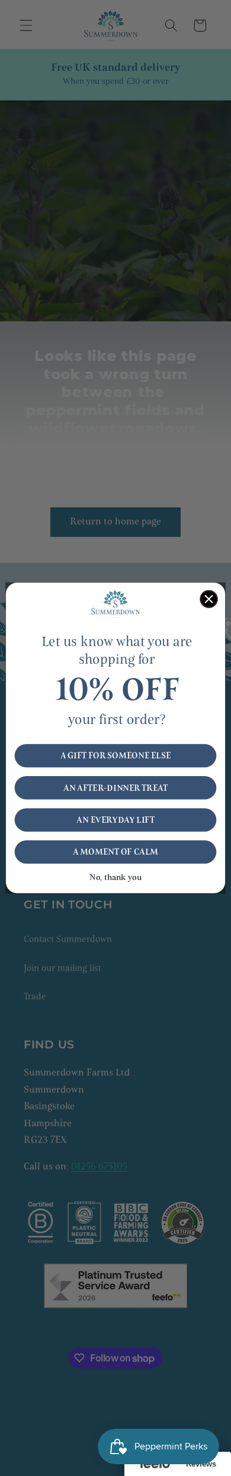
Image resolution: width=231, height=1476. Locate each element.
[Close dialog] (208, 599)
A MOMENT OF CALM (115, 852)
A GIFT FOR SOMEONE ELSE (115, 756)
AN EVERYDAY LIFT (115, 820)
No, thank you (115, 877)
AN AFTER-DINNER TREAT (115, 788)
